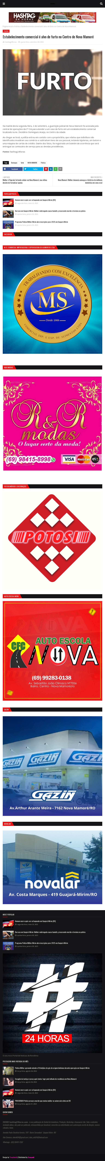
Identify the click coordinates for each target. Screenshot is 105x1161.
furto (22, 162)
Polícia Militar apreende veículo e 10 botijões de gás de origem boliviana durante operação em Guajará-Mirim (52, 1068)
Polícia (16, 26)
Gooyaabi (31, 1157)
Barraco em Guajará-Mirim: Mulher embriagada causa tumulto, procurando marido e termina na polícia (50, 211)
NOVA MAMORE (32, 162)
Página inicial (8, 26)
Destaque (14, 162)
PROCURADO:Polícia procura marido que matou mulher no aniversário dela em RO (43, 1100)
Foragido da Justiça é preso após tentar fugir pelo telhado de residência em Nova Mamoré (46, 1079)
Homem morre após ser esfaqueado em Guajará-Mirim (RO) (35, 200)
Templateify (13, 1157)
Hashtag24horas (11, 42)
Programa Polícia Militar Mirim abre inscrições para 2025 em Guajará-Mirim (41, 221)
